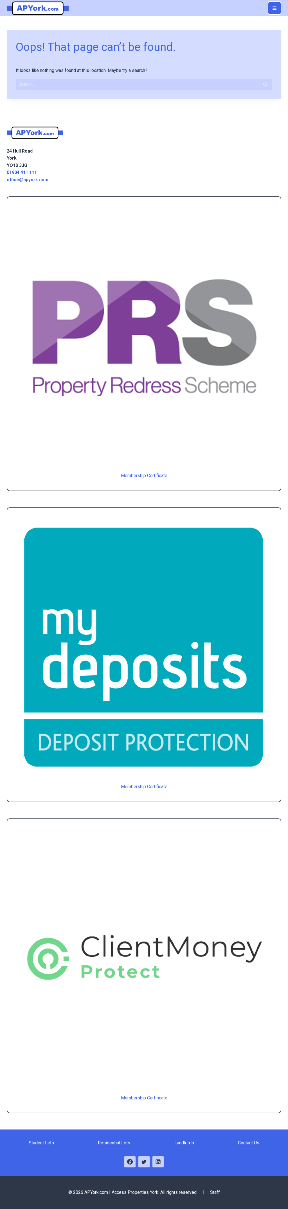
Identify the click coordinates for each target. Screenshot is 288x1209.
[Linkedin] (158, 1161)
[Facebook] (130, 1161)
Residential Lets (114, 1143)
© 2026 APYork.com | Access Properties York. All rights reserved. (133, 1192)
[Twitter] (144, 1161)
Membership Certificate (144, 475)
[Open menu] (274, 8)
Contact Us (248, 1143)
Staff (215, 1192)
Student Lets (41, 1143)
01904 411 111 (22, 172)
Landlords (184, 1143)
